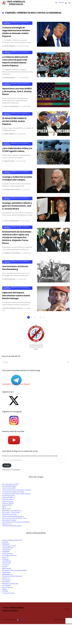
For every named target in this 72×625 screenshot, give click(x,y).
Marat (4, 507)
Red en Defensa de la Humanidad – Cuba (14, 518)
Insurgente (5, 559)
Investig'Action (6, 561)
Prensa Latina (6, 580)
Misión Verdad (6, 568)
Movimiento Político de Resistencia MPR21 (14, 570)
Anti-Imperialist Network (9, 486)
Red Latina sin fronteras (9, 520)
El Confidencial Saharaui (9, 555)
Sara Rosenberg (9, 279)
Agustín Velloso (9, 161)
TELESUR (5, 591)
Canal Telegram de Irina (9, 546)
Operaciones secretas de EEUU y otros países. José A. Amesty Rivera (17, 91)
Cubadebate (6, 551)
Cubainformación (7, 553)
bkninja (23, 619)
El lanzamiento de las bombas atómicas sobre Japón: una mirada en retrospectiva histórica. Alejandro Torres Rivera (16, 237)
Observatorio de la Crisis (9, 514)
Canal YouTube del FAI (8, 488)
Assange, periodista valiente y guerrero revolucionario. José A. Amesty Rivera (17, 206)
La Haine (4, 566)
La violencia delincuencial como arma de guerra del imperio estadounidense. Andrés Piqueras (15, 61)
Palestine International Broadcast (12, 576)
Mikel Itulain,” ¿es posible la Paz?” (12, 510)
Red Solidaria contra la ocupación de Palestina (15, 522)
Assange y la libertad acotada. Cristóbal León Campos (17, 178)
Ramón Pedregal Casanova (13, 308)
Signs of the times (7, 587)
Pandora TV (5, 578)
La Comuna (5, 565)
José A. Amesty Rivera (11, 106)
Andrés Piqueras (9, 46)
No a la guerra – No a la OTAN (11, 512)
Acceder (61, 2)
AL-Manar (5, 542)
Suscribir (6, 465)
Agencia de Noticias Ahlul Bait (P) (12, 540)
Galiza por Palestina (8, 503)
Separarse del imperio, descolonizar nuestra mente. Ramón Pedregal (16, 295)
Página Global (6, 572)
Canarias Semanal (7, 548)
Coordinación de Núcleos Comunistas (13, 492)
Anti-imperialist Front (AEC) (10, 484)
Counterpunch (6, 549)
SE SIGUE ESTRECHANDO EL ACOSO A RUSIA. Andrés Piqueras (14, 121)
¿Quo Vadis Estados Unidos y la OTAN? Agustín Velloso (17, 150)
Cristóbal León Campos (12, 189)
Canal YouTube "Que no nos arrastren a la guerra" (17, 490)
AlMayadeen (6, 544)
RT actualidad (6, 585)
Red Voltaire (5, 582)
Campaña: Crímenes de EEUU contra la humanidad (16, 23)
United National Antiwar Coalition (12, 526)
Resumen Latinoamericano (10, 583)
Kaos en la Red (6, 563)
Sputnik (4, 589)
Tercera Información (8, 593)
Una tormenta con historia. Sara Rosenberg (15, 268)
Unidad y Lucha (6, 524)
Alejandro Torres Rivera (12, 253)
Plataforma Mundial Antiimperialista (13, 516)
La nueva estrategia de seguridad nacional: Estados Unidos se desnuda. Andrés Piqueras (16, 32)
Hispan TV (5, 557)
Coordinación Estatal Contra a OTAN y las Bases (16, 493)
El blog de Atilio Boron (8, 497)
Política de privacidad (61, 619)
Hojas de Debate (7, 505)
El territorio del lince (8, 499)
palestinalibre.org (7, 574)
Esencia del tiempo (7, 501)
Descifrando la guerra (8, 495)
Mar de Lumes (6, 509)
